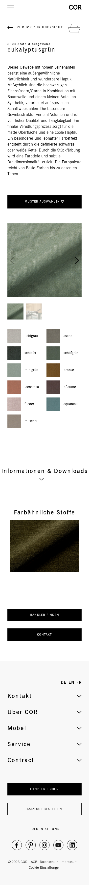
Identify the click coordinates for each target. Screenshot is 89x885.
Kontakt (44, 634)
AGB (34, 862)
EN (71, 682)
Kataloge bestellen (44, 809)
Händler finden (44, 615)
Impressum (69, 862)
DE (64, 682)
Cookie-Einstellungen (45, 867)
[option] (44, 546)
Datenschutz (49, 862)
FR (79, 682)
